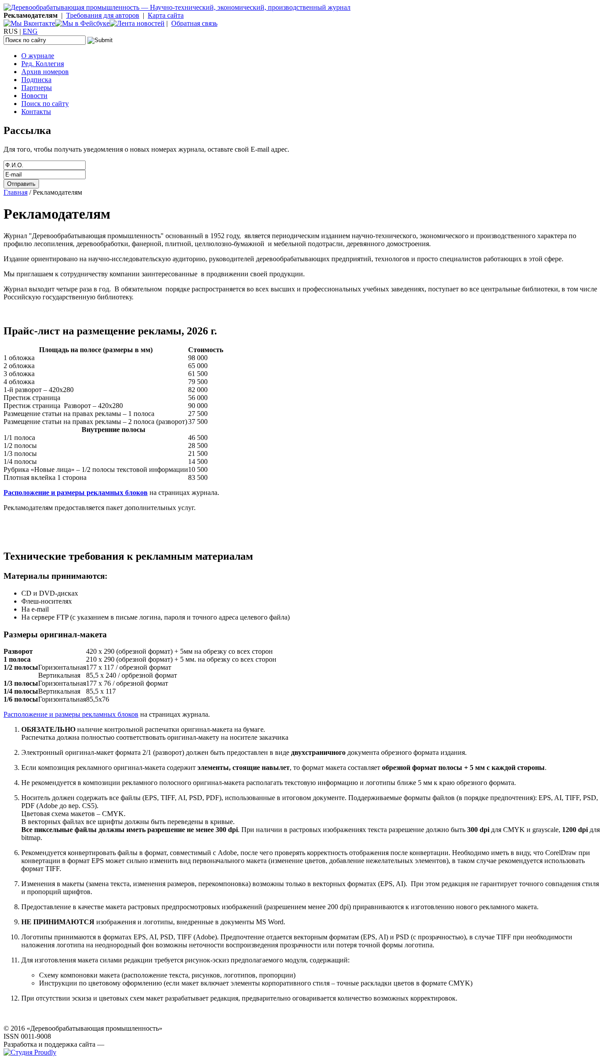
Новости (34, 95)
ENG (30, 31)
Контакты (36, 111)
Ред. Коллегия (42, 63)
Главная (16, 192)
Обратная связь (194, 23)
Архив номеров (45, 71)
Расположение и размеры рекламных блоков (71, 714)
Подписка (36, 79)
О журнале (37, 55)
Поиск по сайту (45, 103)
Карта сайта (166, 15)
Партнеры (36, 87)
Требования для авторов (102, 15)
